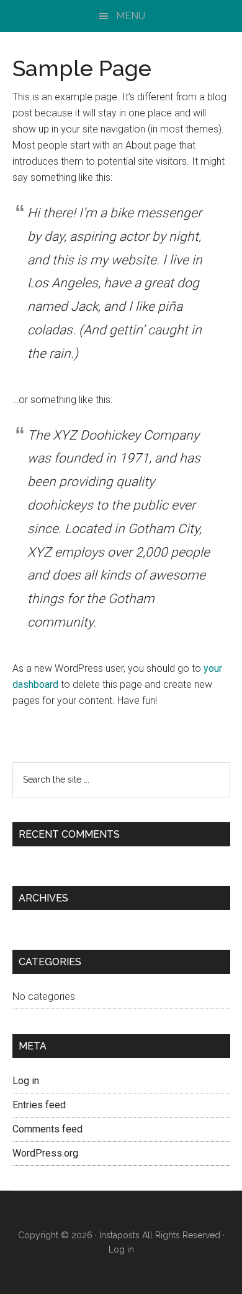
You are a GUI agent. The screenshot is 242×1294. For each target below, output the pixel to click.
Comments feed (47, 1129)
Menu (130, 16)
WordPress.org (45, 1153)
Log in (25, 1081)
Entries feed (39, 1105)
